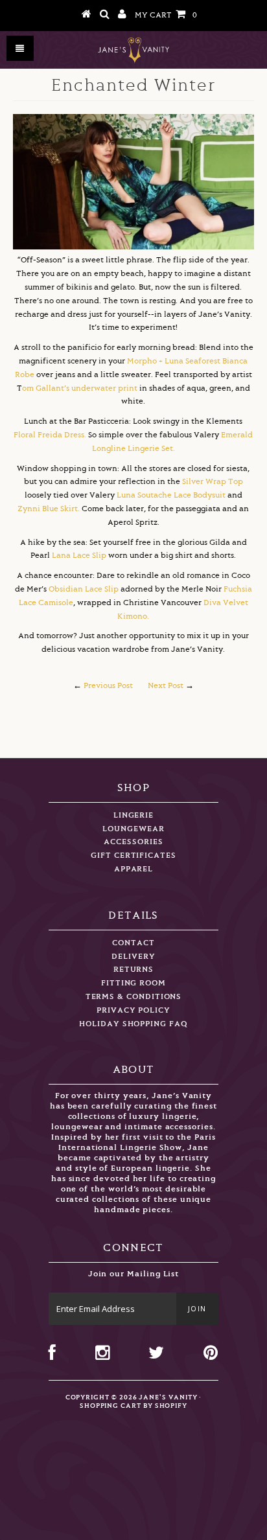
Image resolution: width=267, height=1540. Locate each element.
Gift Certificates (133, 855)
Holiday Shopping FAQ (133, 1024)
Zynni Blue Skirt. (48, 509)
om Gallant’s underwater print (79, 388)
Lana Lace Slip (80, 555)
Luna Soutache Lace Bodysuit (171, 495)
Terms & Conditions (134, 997)
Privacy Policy (133, 1010)
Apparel (134, 869)
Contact (133, 943)
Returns (133, 969)
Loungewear (133, 829)
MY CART (166, 15)
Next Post (165, 686)
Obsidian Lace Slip (84, 589)
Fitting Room (133, 983)
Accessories (133, 842)
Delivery (133, 956)
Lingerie (133, 815)
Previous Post (108, 686)
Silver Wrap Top (212, 481)
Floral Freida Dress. (50, 435)
